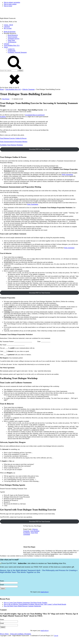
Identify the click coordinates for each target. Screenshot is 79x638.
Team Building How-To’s (13, 89)
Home (2, 89)
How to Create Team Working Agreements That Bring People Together (25, 602)
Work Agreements (67, 174)
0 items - (8, 25)
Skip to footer (8, 6)
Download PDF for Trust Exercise (39, 149)
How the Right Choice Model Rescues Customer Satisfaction (22, 606)
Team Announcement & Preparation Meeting (13, 141)
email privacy (45, 592)
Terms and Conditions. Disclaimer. (20, 634)
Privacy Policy (4, 634)
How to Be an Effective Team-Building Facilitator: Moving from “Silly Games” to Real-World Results (35, 604)
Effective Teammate (28, 89)
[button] (14, 69)
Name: (2, 581)
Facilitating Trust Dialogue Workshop (11, 145)
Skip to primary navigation (12, 2)
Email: (2, 584)
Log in (56, 635)
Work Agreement (69, 248)
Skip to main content (10, 4)
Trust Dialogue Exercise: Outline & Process (13, 138)
